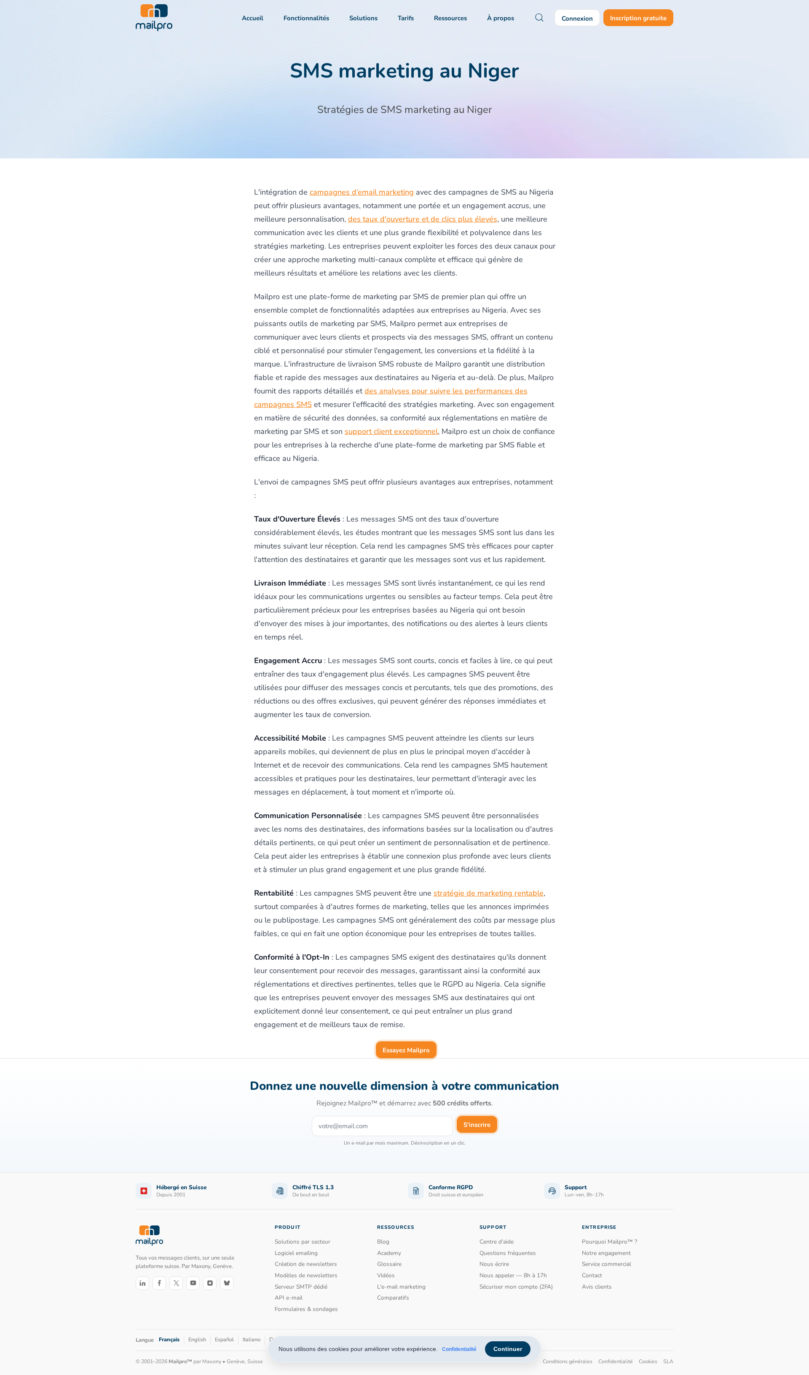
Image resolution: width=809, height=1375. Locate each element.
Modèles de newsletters (306, 1275)
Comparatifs (393, 1298)
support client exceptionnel (391, 431)
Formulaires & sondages (306, 1309)
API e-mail (289, 1298)
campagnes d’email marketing (362, 192)
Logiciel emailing (296, 1253)
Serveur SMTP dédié (301, 1287)
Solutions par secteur (302, 1242)
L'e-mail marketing (401, 1287)
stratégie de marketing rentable (489, 893)
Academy (389, 1253)
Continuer (507, 1349)
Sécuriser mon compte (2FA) (516, 1287)
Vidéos (386, 1275)
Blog (383, 1242)
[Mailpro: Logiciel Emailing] (154, 17)
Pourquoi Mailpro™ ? (609, 1242)
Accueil (252, 18)
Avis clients (597, 1287)
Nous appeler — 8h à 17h (513, 1275)
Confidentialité (459, 1349)
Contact (592, 1275)
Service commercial (606, 1264)
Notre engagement (606, 1253)
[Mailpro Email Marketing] (149, 1235)
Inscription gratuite (638, 18)
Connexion (577, 18)
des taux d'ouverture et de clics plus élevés (422, 219)
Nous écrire (494, 1264)
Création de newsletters (306, 1264)
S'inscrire (476, 1125)
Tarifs (406, 18)
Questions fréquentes (508, 1253)
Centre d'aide (497, 1242)
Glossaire (389, 1264)
